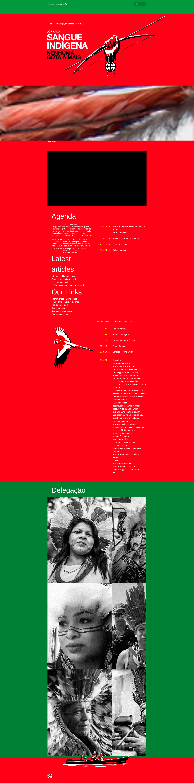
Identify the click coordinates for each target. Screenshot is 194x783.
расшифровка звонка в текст (126, 372)
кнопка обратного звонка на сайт (128, 378)
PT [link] (139, 4)
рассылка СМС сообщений (125, 381)
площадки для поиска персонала (128, 427)
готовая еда (87, 235)
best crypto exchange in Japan (126, 406)
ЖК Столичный (120, 403)
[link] (79, 540)
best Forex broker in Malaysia (126, 418)
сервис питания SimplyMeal (125, 409)
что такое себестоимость (124, 424)
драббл (116, 460)
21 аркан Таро (58, 308)
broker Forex (76, 227)
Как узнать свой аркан (62, 311)
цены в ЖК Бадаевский (124, 430)
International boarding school (64, 276)
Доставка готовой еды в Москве (128, 397)
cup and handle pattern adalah (126, 412)
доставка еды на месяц (124, 442)
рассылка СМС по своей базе (127, 369)
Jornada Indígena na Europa (59, 4)
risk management (120, 421)
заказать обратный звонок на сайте (129, 394)
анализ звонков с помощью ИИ (127, 375)
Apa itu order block (60, 282)
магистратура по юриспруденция (128, 415)
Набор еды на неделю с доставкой (68, 285)
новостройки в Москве (123, 366)
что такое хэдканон (122, 463)
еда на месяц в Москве (124, 466)
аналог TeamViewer (122, 436)
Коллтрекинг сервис (122, 433)
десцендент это (120, 445)
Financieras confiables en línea (65, 279)
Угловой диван (120, 400)
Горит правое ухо (60, 314)
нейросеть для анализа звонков (128, 391)
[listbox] (140, 4)
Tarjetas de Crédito (121, 363)
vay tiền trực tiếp (120, 439)
